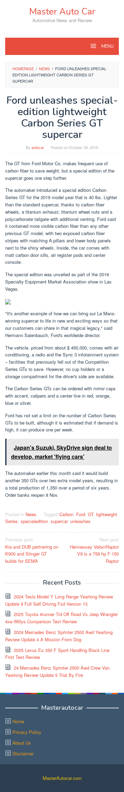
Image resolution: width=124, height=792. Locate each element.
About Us (21, 742)
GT (90, 514)
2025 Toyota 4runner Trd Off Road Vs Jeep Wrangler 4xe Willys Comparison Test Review (61, 618)
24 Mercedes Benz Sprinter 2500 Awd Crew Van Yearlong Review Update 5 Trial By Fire (57, 671)
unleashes (80, 521)
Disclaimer (22, 753)
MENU (107, 46)
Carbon (66, 514)
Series (11, 521)
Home (18, 721)
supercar (59, 521)
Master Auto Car (62, 12)
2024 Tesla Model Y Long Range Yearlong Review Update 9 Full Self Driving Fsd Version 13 (59, 600)
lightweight (106, 514)
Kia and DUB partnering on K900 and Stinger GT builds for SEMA (31, 550)
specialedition (34, 521)
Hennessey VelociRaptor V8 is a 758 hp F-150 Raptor (94, 550)
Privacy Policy (26, 732)
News (31, 514)
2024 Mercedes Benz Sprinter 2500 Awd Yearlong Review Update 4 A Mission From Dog (59, 636)
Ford (80, 514)
